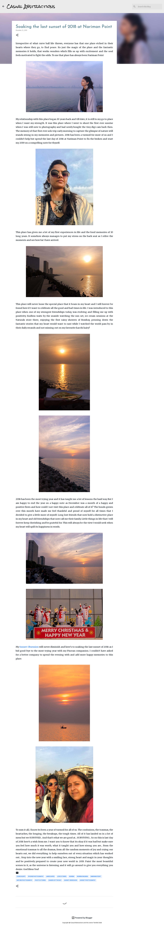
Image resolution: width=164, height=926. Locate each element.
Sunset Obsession (29, 646)
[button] (17, 35)
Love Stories (61, 876)
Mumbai (71, 876)
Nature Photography (24, 880)
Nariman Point (96, 876)
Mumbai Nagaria (82, 876)
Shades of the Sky (55, 880)
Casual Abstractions (31, 6)
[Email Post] (17, 873)
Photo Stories (40, 880)
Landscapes (50, 876)
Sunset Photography (87, 880)
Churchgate (21, 876)
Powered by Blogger (83, 918)
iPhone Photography (35, 876)
